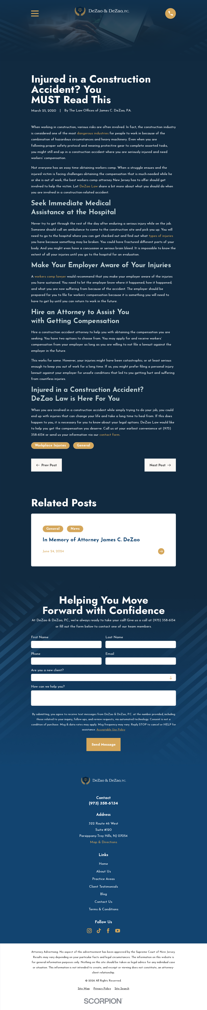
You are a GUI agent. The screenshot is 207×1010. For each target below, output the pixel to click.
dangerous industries (93, 133)
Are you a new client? (47, 670)
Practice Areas (103, 879)
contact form (109, 435)
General (83, 445)
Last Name (114, 637)
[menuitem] (84, 988)
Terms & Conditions (103, 909)
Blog (103, 894)
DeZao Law (88, 186)
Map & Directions (103, 842)
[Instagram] (89, 930)
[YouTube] (117, 930)
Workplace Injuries (50, 445)
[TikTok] (98, 930)
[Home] (102, 13)
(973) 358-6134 (103, 803)
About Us (103, 871)
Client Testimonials (103, 886)
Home (103, 864)
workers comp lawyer (50, 276)
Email (109, 653)
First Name (39, 637)
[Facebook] (108, 930)
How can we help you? (47, 686)
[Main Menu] (35, 13)
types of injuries (161, 236)
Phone (35, 653)
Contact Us (103, 902)
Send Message (103, 744)
